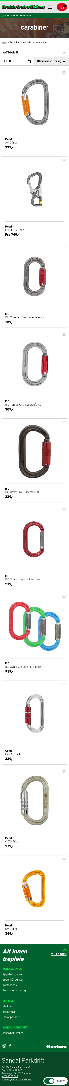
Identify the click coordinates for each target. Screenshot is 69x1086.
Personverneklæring (14, 990)
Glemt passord (11, 1017)
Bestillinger (9, 1011)
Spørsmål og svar (13, 979)
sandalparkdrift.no (13, 1033)
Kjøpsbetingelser (12, 974)
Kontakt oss (10, 985)
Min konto (8, 1006)
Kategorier (11, 52)
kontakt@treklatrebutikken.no (17, 1079)
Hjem (4, 42)
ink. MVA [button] (60, 1080)
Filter (7, 61)
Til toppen (58, 954)
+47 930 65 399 (10, 1076)
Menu (50, 7)
